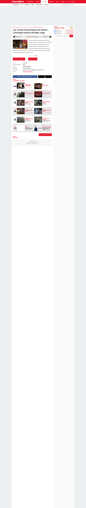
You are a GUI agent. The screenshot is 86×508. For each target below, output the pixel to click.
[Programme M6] (15, 128)
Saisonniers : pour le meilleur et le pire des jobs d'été (47, 128)
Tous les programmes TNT (45, 134)
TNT (22, 4)
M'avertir (19, 59)
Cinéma (32, 4)
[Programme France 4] (15, 111)
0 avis (36, 55)
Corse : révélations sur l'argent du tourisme (29, 128)
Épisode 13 (46, 36)
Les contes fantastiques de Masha (35, 27)
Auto (57, 1)
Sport (37, 1)
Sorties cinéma (39, 4)
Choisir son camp (29, 102)
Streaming (26, 4)
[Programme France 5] (15, 119)
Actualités (30, 1)
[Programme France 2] (15, 94)
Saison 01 (29, 36)
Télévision (57, 30)
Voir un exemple (69, 30)
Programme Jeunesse (28, 71)
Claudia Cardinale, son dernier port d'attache (46, 119)
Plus (63, 1)
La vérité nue (46, 102)
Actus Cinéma (58, 33)
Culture (44, 1)
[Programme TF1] (15, 86)
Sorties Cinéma (58, 31)
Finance (52, 1)
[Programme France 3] (15, 102)
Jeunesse (25, 27)
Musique (46, 4)
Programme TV (15, 4)
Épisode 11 (18, 36)
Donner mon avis (33, 59)
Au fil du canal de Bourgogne (29, 119)
